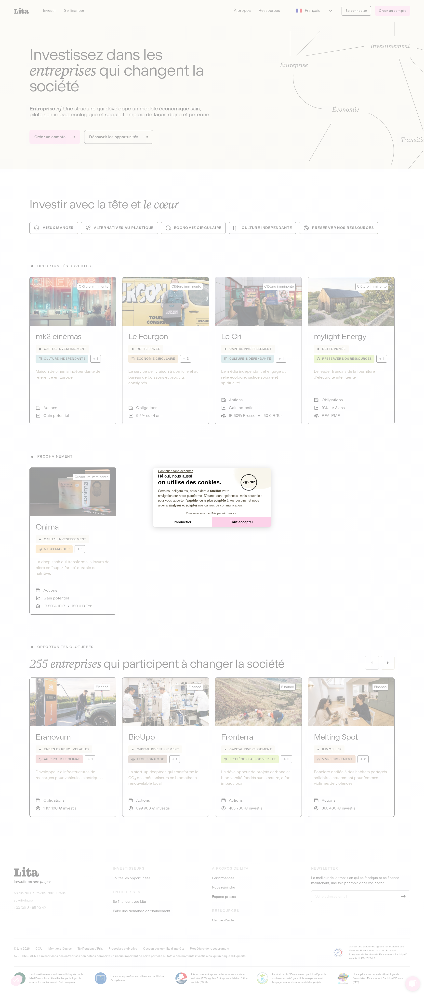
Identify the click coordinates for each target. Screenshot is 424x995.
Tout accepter (241, 522)
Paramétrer (182, 522)
